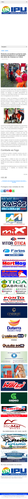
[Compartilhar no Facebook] (6, 177)
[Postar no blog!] (3, 177)
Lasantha (22, 495)
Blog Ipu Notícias (13, 494)
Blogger (25, 494)
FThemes (10, 495)
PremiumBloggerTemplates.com (8, 496)
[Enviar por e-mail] (1, 177)
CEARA (6, 50)
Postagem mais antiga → (21, 180)
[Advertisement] (14, 31)
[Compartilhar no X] (4, 177)
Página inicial (14, 181)
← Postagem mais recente (7, 180)
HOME (2, 50)
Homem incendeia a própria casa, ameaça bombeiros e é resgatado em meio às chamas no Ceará (13, 55)
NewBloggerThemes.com (21, 496)
